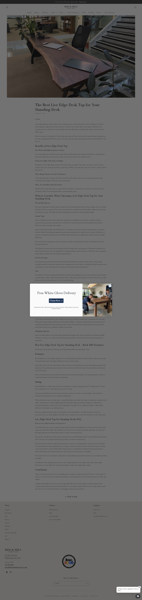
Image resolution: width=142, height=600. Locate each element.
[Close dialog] (110, 285)
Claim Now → (56, 300)
